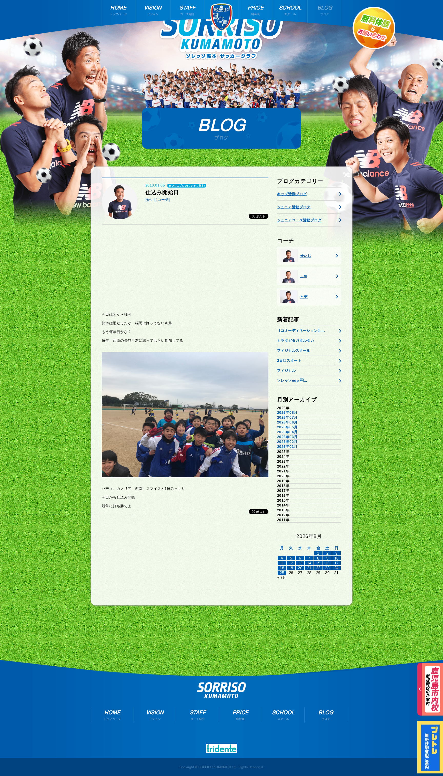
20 (300, 568)
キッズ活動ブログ (292, 194)
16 (327, 563)
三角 (304, 276)
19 (291, 568)
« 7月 (281, 577)
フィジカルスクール (293, 350)
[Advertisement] (185, 268)
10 (336, 558)
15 (318, 563)
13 (300, 563)
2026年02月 (287, 442)
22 (318, 568)
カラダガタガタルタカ (295, 340)
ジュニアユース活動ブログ (299, 220)
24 (336, 568)
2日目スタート (289, 360)
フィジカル (286, 370)
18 (282, 568)
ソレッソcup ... (292, 380)
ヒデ (304, 297)
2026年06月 (287, 422)
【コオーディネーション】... (301, 330)
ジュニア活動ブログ (293, 207)
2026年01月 (287, 446)
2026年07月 (287, 417)
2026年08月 (287, 412)
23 (327, 568)
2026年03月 (287, 437)
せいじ (305, 256)
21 (309, 568)
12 (291, 563)
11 (282, 563)
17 (336, 563)
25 (282, 573)
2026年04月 (287, 432)
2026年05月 (287, 427)
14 (309, 563)
